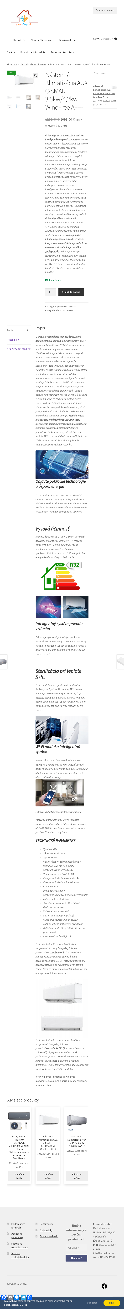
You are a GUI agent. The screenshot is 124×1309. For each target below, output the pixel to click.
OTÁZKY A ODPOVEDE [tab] (19, 349)
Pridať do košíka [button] (19, 1176)
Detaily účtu (46, 1223)
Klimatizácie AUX (38, 64)
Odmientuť (92, 1303)
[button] (35, 75)
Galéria (11, 52)
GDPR (23, 1305)
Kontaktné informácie (32, 52)
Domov (13, 64)
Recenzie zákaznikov (62, 52)
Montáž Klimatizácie (42, 40)
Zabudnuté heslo (49, 1236)
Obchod (16, 40)
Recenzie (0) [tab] (13, 339)
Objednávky (46, 1230)
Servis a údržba (67, 40)
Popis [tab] (10, 330)
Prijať (111, 1303)
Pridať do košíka (71, 291)
